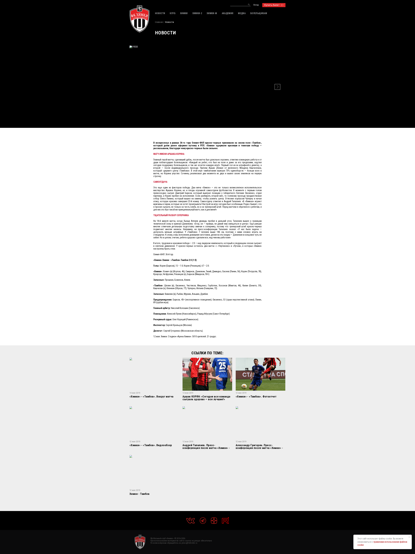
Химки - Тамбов (139, 494)
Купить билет (271, 5)
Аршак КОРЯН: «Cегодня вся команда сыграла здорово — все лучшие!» (206, 398)
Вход (256, 5)
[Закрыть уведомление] (409, 537)
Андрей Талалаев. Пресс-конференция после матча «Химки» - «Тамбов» (206, 446)
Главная (159, 22)
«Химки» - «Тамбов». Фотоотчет (256, 396)
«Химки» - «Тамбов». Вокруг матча (151, 396)
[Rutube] (225, 520)
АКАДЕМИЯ (227, 13)
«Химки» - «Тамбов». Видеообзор (151, 445)
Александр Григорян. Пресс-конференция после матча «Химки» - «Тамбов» (259, 446)
